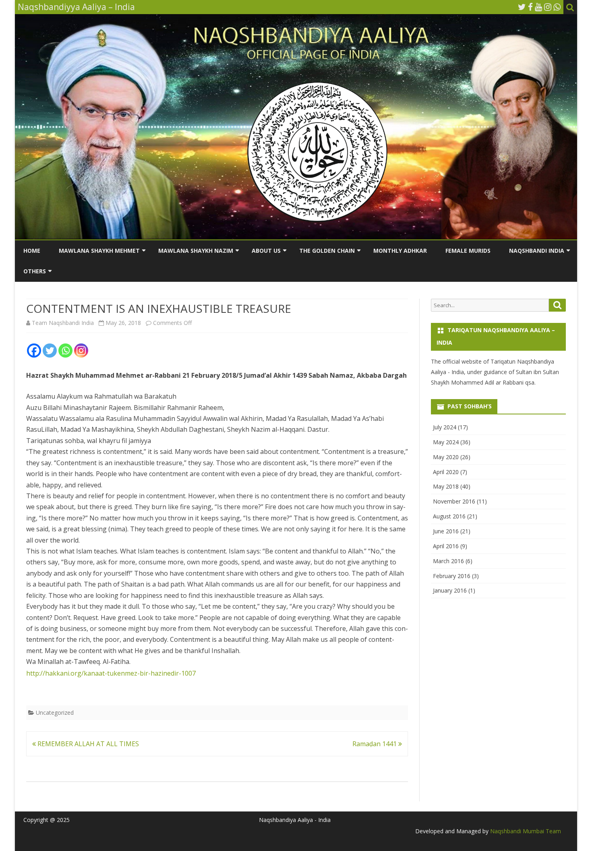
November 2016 (454, 501)
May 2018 (446, 486)
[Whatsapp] (65, 350)
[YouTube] (538, 6)
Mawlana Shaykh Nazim (195, 250)
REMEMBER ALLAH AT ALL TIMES (87, 743)
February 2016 (451, 576)
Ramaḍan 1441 (375, 743)
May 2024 (446, 442)
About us (266, 250)
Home (31, 250)
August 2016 (449, 516)
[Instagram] (547, 6)
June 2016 (446, 531)
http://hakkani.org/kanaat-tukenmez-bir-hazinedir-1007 (111, 673)
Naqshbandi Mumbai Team (525, 831)
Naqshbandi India (536, 250)
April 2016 (446, 546)
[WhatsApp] (557, 6)
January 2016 (450, 590)
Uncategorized (55, 712)
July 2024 (444, 427)
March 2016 (448, 561)
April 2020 (446, 472)
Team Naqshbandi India (63, 323)
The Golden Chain (327, 250)
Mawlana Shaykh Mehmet (99, 250)
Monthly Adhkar (400, 250)
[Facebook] (530, 6)
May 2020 (446, 457)
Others (34, 271)
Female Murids (468, 250)
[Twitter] (522, 6)
